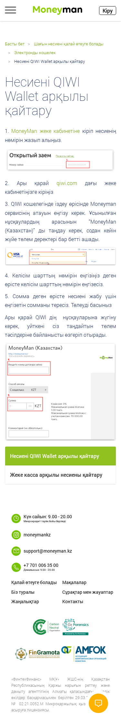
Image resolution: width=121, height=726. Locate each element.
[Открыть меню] (10, 10)
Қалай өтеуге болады (34, 582)
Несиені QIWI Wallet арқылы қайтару (54, 455)
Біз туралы (23, 592)
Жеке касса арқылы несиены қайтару (56, 474)
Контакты (72, 601)
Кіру (108, 10)
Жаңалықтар (25, 601)
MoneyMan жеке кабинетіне (45, 130)
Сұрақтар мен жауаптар (87, 592)
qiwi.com (66, 183)
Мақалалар (74, 582)
